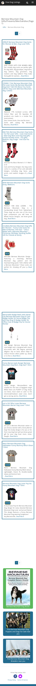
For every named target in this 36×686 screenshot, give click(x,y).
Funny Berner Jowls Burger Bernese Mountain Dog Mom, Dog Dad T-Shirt (17, 364)
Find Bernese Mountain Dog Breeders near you (18, 660)
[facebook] (15, 676)
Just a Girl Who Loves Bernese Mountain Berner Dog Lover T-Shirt (16, 404)
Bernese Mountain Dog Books (18, 606)
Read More (25, 76)
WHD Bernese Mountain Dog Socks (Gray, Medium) (16, 184)
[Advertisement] (18, 10)
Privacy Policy (12, 680)
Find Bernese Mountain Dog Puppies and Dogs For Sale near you (18, 631)
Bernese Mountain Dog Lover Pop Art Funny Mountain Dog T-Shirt (17, 484)
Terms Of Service (22, 680)
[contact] (20, 676)
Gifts (4, 27)
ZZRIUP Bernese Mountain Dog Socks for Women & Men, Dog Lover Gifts (17, 43)
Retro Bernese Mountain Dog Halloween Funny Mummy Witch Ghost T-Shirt (18, 445)
